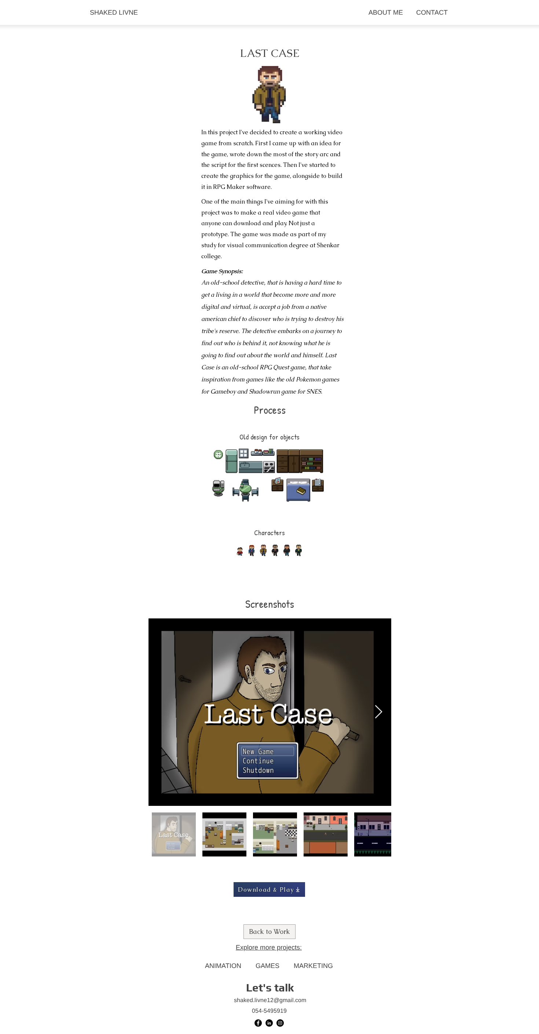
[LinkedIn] (269, 1023)
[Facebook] (258, 1023)
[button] (270, 988)
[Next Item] (378, 712)
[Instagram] (280, 1023)
